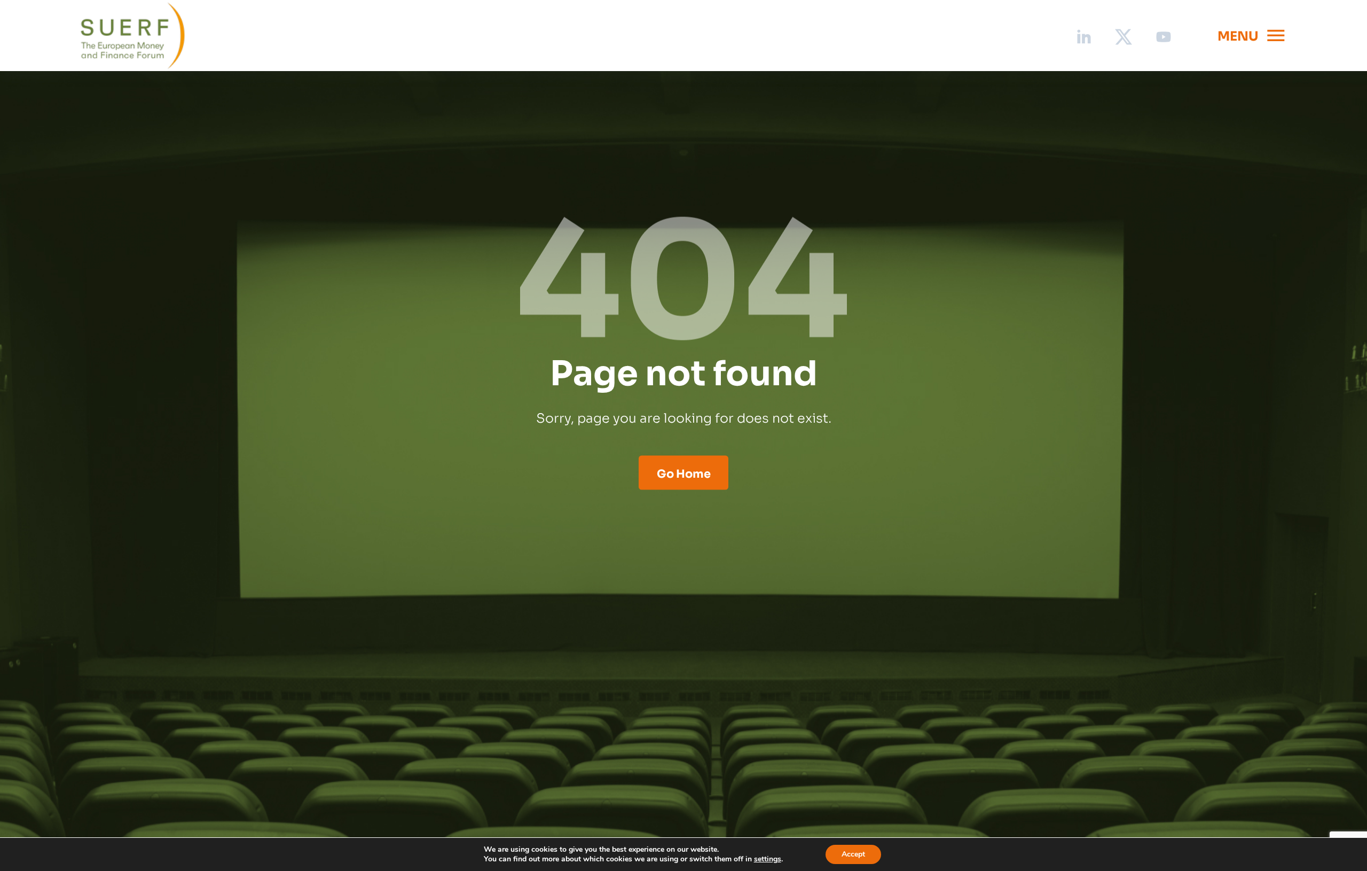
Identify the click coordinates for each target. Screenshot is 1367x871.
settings (767, 859)
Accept (853, 854)
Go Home (684, 472)
